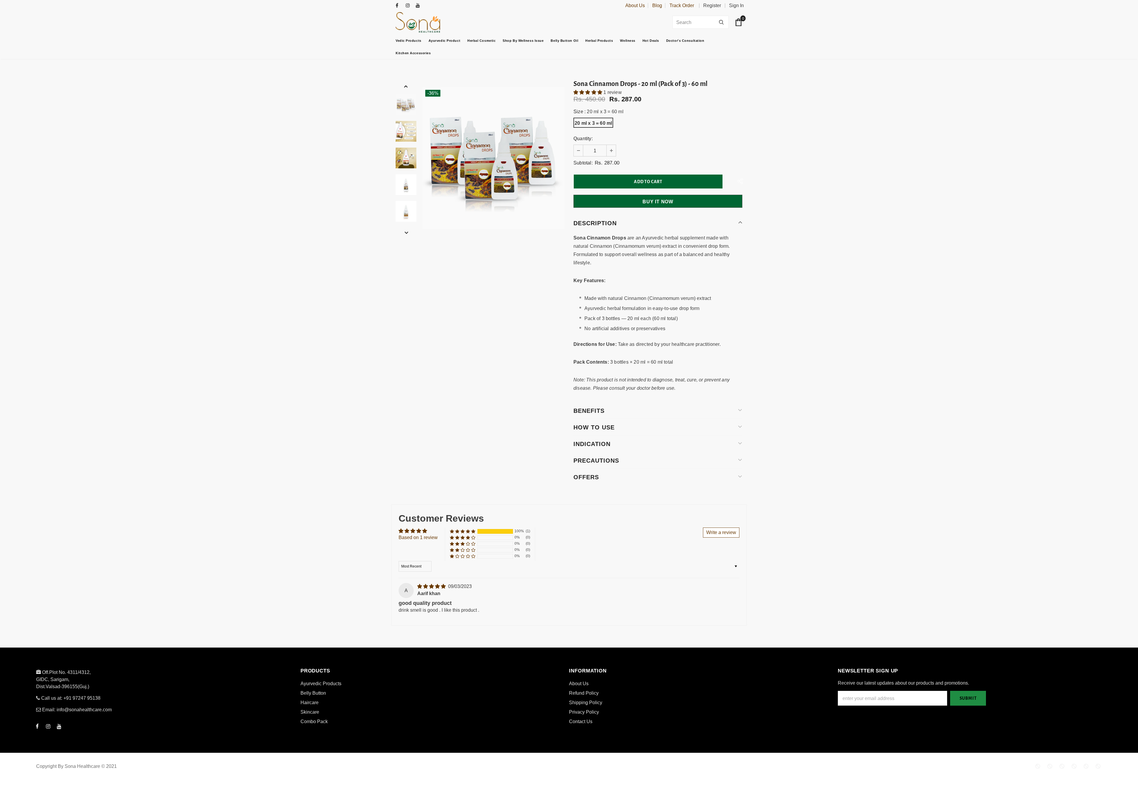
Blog (657, 5)
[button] (588, 92)
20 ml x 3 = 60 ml (593, 123)
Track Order (681, 5)
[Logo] (433, 22)
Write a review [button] (721, 532)
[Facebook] (399, 5)
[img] (432, 586)
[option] (493, 158)
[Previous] (406, 86)
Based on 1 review (418, 537)
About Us (635, 5)
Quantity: (583, 138)
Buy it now (657, 201)
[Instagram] (409, 5)
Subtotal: (583, 162)
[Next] (406, 232)
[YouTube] (419, 5)
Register (712, 5)
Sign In (736, 5)
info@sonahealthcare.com (84, 709)
